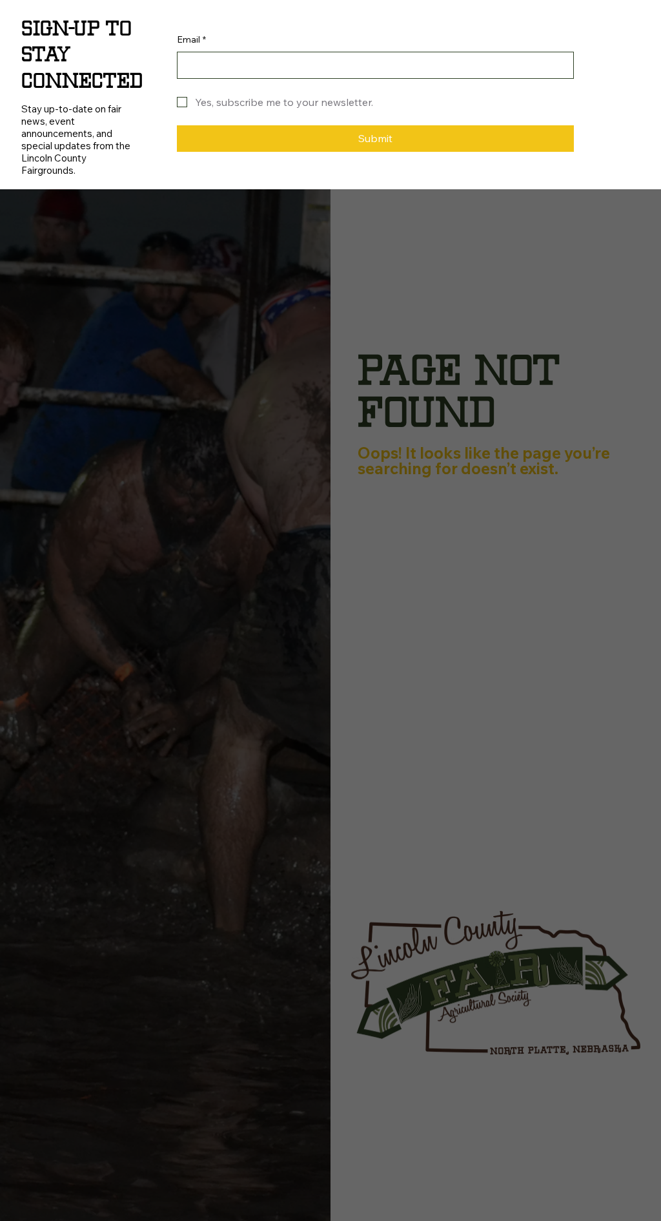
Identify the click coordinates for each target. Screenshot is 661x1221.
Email (191, 39)
